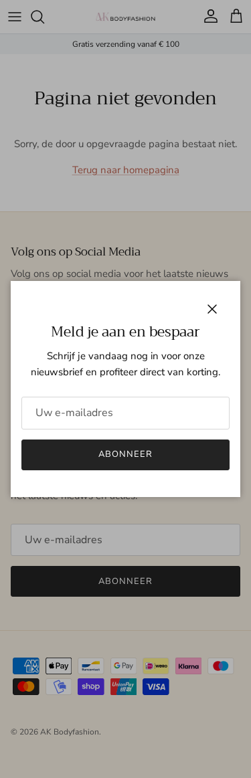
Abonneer (125, 454)
